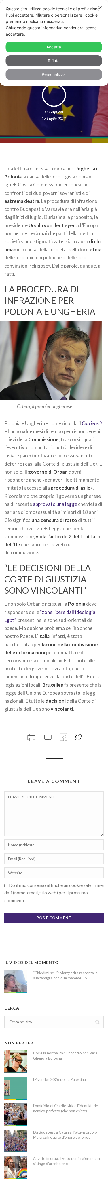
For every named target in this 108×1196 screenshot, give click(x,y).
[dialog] (54, 43)
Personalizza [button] (54, 74)
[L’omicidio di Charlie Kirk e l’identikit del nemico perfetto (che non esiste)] (15, 1114)
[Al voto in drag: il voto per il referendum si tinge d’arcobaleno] (15, 1167)
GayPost (56, 111)
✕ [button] (100, 8)
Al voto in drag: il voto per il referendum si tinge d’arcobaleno (66, 1161)
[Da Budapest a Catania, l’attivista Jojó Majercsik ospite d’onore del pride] (15, 1141)
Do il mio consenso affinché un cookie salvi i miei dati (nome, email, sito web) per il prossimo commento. (54, 892)
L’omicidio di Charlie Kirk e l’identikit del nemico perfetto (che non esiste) (66, 1108)
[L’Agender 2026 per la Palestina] (15, 1088)
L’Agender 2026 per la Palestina (59, 1079)
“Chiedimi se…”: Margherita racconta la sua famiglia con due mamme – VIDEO (65, 975)
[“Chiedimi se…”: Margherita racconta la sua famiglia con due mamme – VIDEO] (15, 981)
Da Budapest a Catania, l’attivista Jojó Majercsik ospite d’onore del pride (65, 1135)
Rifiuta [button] (54, 60)
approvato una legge (55, 504)
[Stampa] (31, 736)
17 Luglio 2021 (54, 118)
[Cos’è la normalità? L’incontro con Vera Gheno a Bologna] (15, 1061)
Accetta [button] (53, 46)
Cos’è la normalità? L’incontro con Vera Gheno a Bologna (65, 1056)
